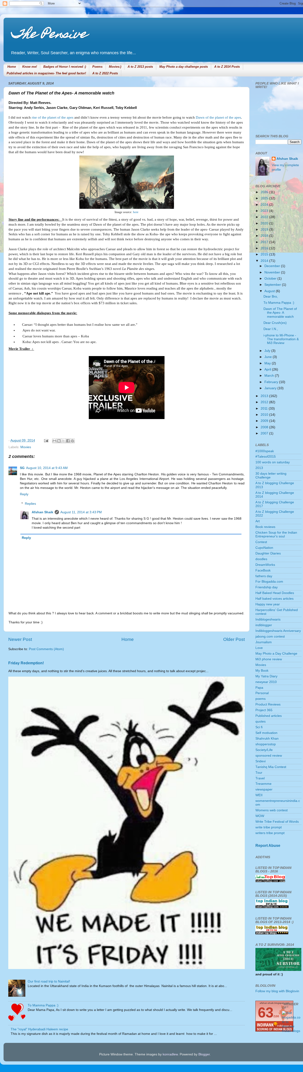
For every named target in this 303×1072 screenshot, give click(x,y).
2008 (265, 427)
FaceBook (263, 570)
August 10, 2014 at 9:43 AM (47, 468)
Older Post (234, 639)
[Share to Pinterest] (72, 440)
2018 (265, 235)
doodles (261, 559)
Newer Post (20, 639)
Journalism (263, 642)
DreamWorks (265, 565)
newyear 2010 (266, 682)
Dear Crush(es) (275, 323)
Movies (25, 447)
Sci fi (259, 727)
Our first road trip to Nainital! (49, 981)
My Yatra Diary (266, 676)
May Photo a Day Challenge (276, 653)
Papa (259, 687)
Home (11, 66)
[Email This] (54, 440)
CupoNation (264, 547)
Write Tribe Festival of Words (277, 821)
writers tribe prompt (270, 833)
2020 (265, 223)
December (272, 266)
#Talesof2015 (265, 456)
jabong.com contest (270, 636)
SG (22, 468)
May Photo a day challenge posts (183, 66)
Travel (260, 778)
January (270, 388)
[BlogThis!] (59, 440)
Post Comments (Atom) (46, 649)
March (269, 375)
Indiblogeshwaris (268, 619)
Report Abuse (267, 846)
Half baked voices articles (274, 598)
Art (257, 521)
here (135, 212)
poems (260, 699)
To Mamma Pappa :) (43, 1005)
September (273, 284)
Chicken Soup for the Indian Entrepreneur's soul (276, 534)
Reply (24, 494)
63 (265, 1012)
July (267, 351)
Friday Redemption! (26, 663)
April (268, 369)
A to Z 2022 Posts (105, 73)
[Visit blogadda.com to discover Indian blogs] (291, 1031)
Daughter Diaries (268, 553)
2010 (265, 414)
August (270, 291)
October (270, 278)
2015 (265, 254)
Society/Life (264, 750)
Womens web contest (271, 810)
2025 (265, 198)
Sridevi (260, 761)
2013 (265, 396)
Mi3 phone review (268, 659)
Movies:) (115, 66)
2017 (265, 242)
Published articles (268, 716)
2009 (265, 421)
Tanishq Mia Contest (270, 767)
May (268, 363)
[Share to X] (63, 440)
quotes (260, 721)
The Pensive (49, 35)
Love (259, 648)
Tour (258, 772)
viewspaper (263, 789)
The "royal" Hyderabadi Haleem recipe (39, 1029)
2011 (265, 408)
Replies (30, 503)
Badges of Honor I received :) (64, 66)
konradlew (170, 1054)
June (268, 357)
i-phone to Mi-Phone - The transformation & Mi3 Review (281, 339)
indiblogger (263, 625)
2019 (265, 229)
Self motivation (266, 733)
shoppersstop (265, 744)
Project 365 (263, 710)
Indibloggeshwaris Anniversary (278, 631)
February (271, 382)
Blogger (204, 1054)
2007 (265, 433)
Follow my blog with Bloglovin (277, 991)
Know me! (29, 66)
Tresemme (263, 784)
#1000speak (264, 451)
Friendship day (266, 587)
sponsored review (268, 755)
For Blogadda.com (269, 581)
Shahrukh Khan (267, 738)
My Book (261, 670)
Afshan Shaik (42, 512)
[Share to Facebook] (68, 440)
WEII (259, 795)
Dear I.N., (270, 329)
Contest (261, 542)
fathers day (263, 576)
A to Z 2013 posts (140, 66)
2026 (265, 192)
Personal (262, 693)
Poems (97, 66)
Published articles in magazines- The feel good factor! (46, 73)
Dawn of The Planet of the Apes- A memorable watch (280, 312)
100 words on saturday (272, 462)
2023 (265, 211)
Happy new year (267, 604)
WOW (259, 816)
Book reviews (265, 527)
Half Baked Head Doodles (274, 593)
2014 (265, 261)
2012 (265, 402)
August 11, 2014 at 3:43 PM (81, 512)
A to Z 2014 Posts (227, 66)
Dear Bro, (270, 296)
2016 (265, 248)
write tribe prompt (268, 827)
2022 (265, 217)
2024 (265, 204)
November (272, 272)
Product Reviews (268, 704)
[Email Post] (45, 440)
